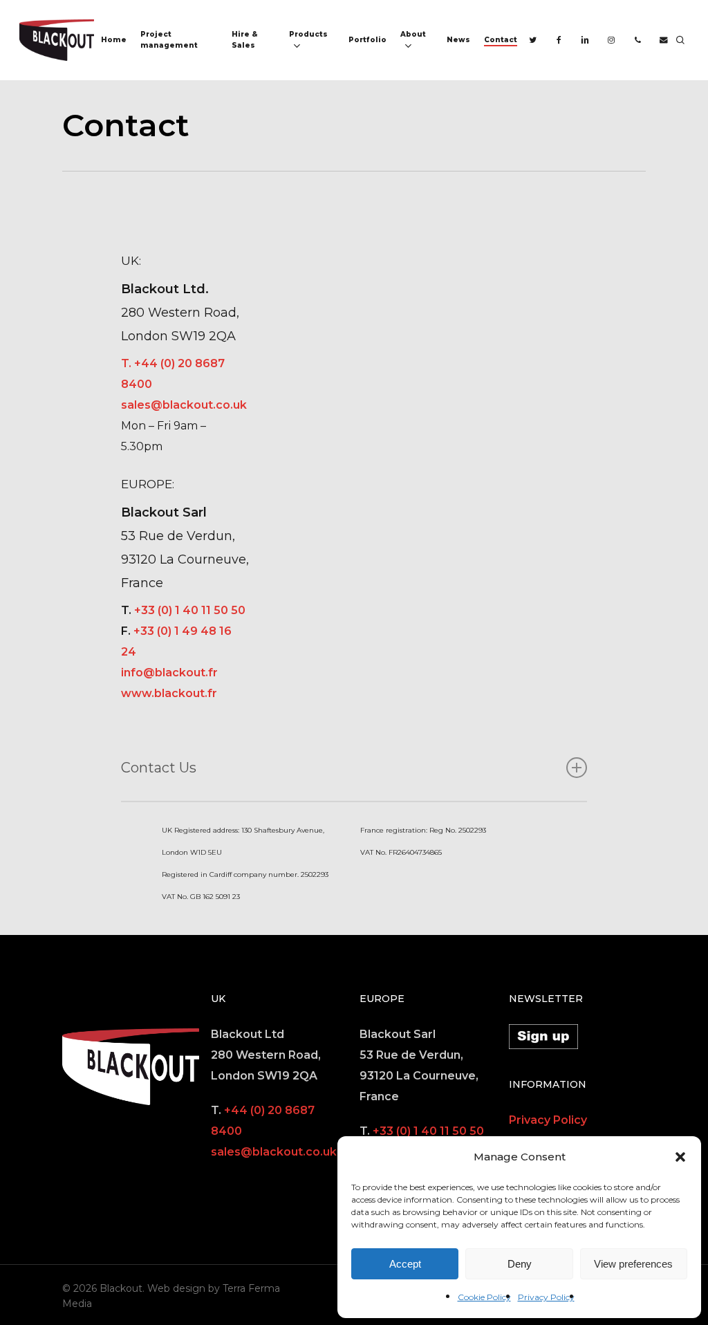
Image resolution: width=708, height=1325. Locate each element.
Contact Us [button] (158, 767)
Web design (176, 1288)
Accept (405, 1264)
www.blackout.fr (169, 693)
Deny (519, 1264)
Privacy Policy (546, 1297)
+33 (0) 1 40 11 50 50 (189, 610)
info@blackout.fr (169, 672)
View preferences (633, 1264)
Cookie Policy (484, 1297)
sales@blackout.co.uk (184, 404)
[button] (680, 1157)
